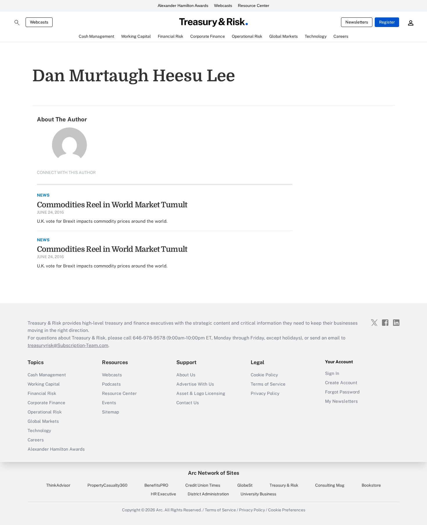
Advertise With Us (195, 384)
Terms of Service (268, 384)
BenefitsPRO (156, 485)
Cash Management (47, 374)
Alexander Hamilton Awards (183, 5)
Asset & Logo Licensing (200, 393)
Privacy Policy (265, 393)
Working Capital (44, 384)
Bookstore (371, 485)
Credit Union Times (202, 485)
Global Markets (43, 421)
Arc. (160, 510)
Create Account (341, 382)
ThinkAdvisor (58, 485)
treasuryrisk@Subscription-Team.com (68, 345)
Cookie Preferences (286, 510)
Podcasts (111, 384)
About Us (185, 374)
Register (387, 22)
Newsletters (356, 22)
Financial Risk (42, 393)
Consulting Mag (330, 485)
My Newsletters (341, 401)
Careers (36, 439)
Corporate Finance (46, 402)
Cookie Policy (264, 374)
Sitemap (110, 411)
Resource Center (253, 5)
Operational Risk (45, 411)
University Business (258, 494)
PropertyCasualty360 (107, 485)
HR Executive (163, 494)
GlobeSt (244, 485)
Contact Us (187, 402)
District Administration (208, 494)
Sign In (332, 373)
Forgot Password (342, 391)
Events (109, 402)
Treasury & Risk (284, 485)
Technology (39, 430)
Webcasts (223, 5)
